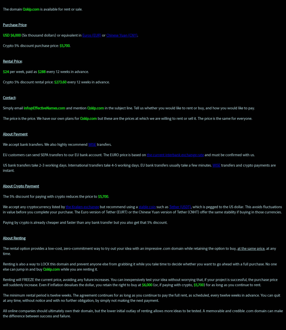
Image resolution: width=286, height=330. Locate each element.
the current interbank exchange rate (175, 154)
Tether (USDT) (180, 206)
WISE (92, 144)
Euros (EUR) (91, 35)
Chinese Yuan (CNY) (121, 35)
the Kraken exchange (82, 206)
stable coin (147, 206)
